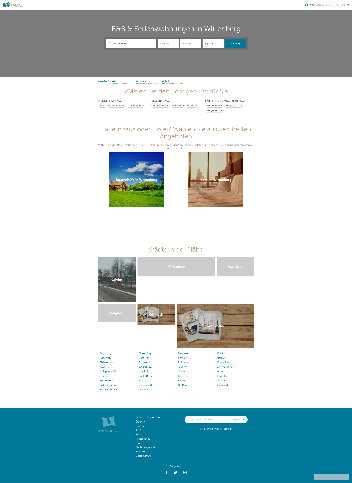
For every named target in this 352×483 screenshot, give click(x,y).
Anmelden (238, 419)
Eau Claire (223, 375)
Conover (183, 371)
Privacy (140, 426)
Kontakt (140, 451)
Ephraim (183, 362)
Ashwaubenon (225, 366)
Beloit (220, 371)
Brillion (143, 380)
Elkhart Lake (107, 362)
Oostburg (105, 353)
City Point (144, 371)
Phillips (221, 353)
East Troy (144, 357)
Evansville (223, 362)
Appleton (222, 380)
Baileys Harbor (108, 385)
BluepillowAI (143, 455)
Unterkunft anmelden (148, 417)
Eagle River (145, 375)
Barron (221, 357)
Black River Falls (109, 389)
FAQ (138, 434)
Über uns (141, 421)
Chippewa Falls (109, 371)
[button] (167, 472)
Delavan (143, 389)
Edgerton (105, 357)
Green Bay (145, 353)
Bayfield (104, 366)
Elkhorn (182, 380)
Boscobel (183, 375)
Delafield (222, 385)
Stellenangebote (145, 447)
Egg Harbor (106, 380)
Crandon (105, 375)
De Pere (183, 385)
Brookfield (145, 362)
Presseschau (143, 438)
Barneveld (184, 353)
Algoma (182, 366)
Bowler (182, 357)
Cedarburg (145, 366)
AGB (138, 430)
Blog (138, 443)
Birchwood (145, 385)
